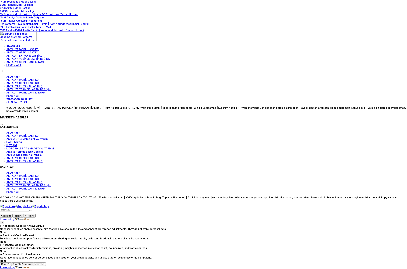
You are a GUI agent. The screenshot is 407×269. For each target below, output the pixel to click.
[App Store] (7, 206)
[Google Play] (23, 206)
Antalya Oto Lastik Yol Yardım (24, 154)
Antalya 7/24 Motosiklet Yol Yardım (27, 139)
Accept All (29, 216)
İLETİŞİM (11, 145)
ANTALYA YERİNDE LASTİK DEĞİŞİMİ (28, 58)
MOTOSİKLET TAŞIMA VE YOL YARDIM (30, 148)
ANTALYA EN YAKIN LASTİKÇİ (24, 55)
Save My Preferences (23, 264)
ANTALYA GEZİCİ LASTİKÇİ (22, 52)
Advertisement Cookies (17, 254)
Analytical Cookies (14, 244)
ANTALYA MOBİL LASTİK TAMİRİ (26, 62)
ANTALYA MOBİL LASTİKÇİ (22, 49)
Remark (29, 235)
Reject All (18, 216)
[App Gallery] (40, 206)
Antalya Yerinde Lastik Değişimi (25, 151)
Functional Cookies (14, 235)
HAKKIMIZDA (14, 142)
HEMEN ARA (13, 65)
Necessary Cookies (14, 225)
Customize (6, 216)
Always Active (35, 225)
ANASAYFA (13, 46)
